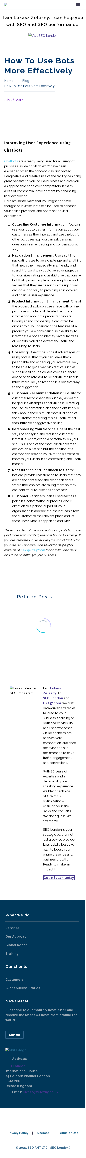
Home (41, 11)
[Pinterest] (18, 574)
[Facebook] (6, 574)
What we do (63, 11)
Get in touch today (59, 878)
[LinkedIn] (30, 574)
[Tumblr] (24, 574)
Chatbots (11, 161)
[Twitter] (12, 574)
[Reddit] (36, 574)
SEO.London (15, 1066)
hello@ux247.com (33, 550)
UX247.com (52, 703)
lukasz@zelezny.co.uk (40, 1092)
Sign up (14, 1034)
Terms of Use (68, 1133)
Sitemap (43, 1133)
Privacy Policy (18, 1133)
